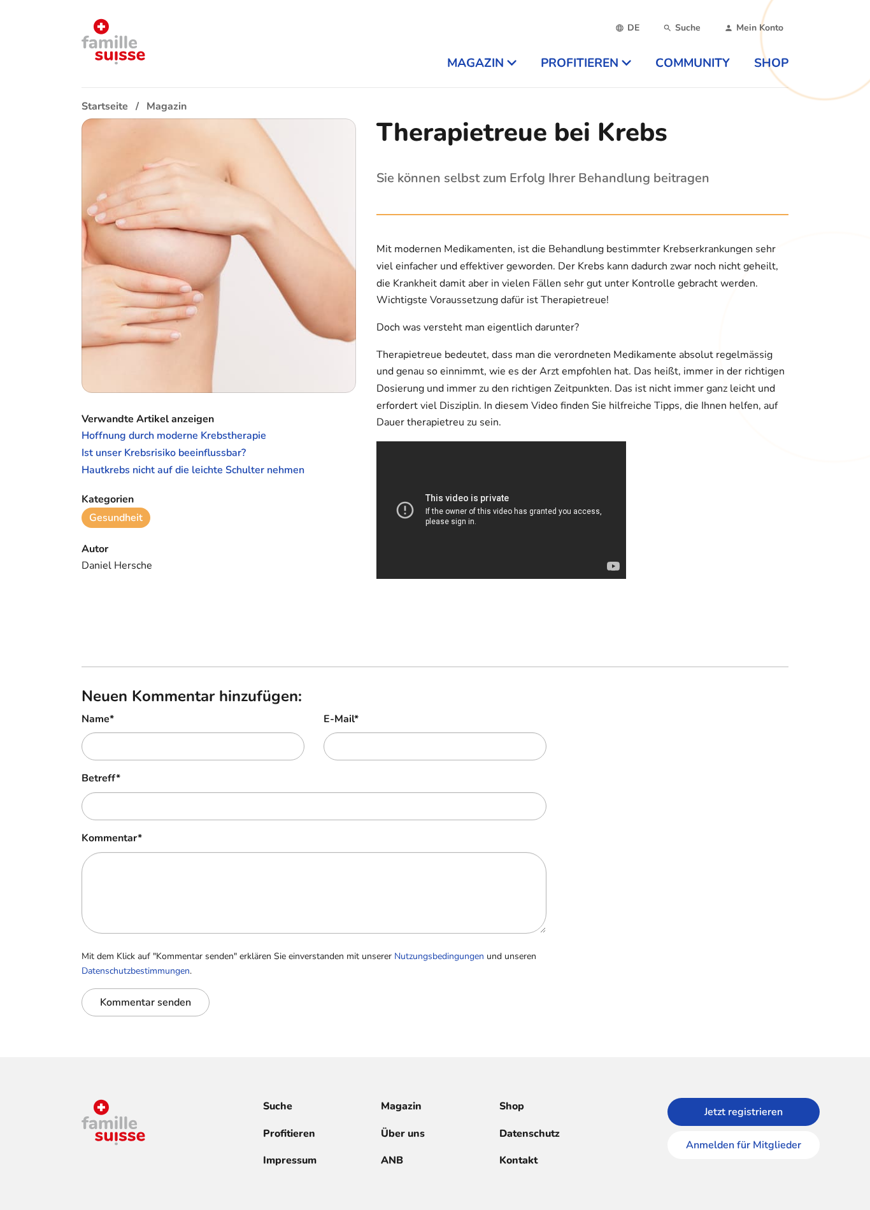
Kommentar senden (145, 1002)
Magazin (401, 1106)
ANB (392, 1160)
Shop (511, 1106)
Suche (277, 1106)
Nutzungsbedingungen (439, 956)
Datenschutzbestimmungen (136, 971)
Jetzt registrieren (743, 1112)
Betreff (101, 778)
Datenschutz (529, 1134)
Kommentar (112, 838)
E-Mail (341, 719)
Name (98, 719)
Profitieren (289, 1134)
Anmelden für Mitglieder (743, 1145)
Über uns (403, 1134)
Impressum (290, 1160)
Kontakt (518, 1160)
